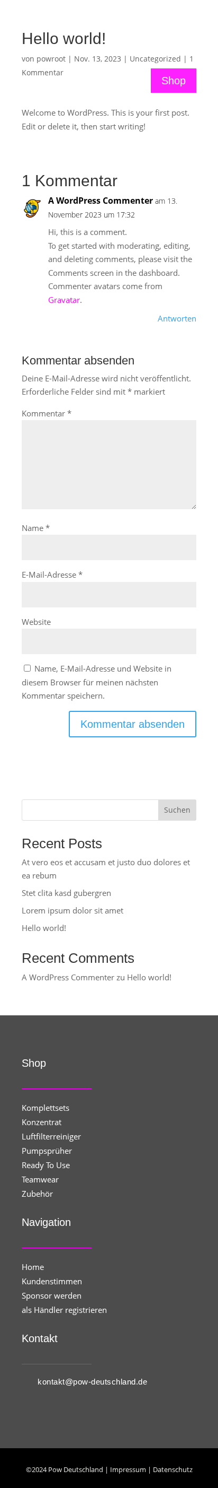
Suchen (177, 810)
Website (36, 621)
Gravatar (64, 299)
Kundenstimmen (52, 1281)
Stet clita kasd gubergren (66, 892)
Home (33, 1266)
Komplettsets (45, 1107)
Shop (173, 80)
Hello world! (44, 928)
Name (36, 528)
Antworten (177, 318)
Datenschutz (173, 1469)
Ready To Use (46, 1165)
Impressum (128, 1469)
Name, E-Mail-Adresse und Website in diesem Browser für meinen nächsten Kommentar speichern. (96, 682)
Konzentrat (41, 1122)
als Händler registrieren (64, 1309)
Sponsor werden (51, 1295)
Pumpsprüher (47, 1150)
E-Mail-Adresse (52, 574)
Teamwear (40, 1179)
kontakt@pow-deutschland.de (92, 1381)
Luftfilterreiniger (51, 1136)
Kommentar (46, 413)
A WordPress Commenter (100, 200)
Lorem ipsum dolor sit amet (72, 910)
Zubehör (37, 1193)
